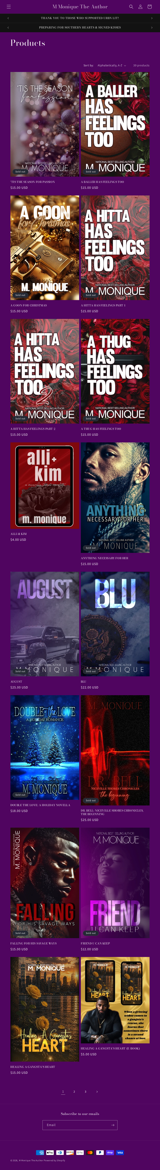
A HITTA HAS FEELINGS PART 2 (32, 429)
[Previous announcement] (8, 18)
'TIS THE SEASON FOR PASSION (32, 182)
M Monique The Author (31, 1160)
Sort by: (89, 65)
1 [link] (63, 1091)
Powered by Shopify (54, 1160)
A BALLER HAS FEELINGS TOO (102, 182)
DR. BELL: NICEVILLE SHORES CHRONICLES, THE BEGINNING (112, 812)
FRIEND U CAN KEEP (95, 943)
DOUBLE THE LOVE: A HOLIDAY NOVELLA (40, 805)
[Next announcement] (151, 18)
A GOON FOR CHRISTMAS (28, 305)
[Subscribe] (112, 1125)
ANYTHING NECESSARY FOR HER (104, 558)
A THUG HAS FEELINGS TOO (101, 429)
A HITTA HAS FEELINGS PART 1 (103, 305)
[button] (8, 6)
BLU (83, 681)
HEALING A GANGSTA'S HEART (32, 1067)
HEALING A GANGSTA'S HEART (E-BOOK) (110, 1048)
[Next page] (96, 1091)
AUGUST (16, 681)
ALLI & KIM (18, 534)
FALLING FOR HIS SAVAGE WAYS (33, 943)
